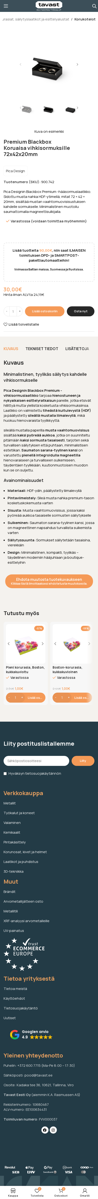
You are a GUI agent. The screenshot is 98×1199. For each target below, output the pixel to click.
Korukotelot (85, 19)
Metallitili (11, 911)
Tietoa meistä (15, 988)
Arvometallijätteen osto (23, 901)
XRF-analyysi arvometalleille (26, 920)
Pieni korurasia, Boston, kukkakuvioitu (25, 669)
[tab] (11, 349)
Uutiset (10, 1017)
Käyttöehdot (14, 998)
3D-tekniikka (14, 871)
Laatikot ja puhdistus (21, 861)
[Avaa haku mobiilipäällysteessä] (94, 6)
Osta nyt (81, 311)
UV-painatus (14, 930)
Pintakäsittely (15, 842)
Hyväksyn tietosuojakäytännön (35, 773)
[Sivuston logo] (49, 5)
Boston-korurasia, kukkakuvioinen (67, 669)
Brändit (9, 891)
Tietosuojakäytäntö (21, 1008)
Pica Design (15, 170)
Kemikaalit (12, 832)
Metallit (10, 803)
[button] (20, 64)
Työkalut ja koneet (19, 812)
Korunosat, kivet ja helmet (25, 851)
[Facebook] (45, 1130)
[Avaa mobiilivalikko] (6, 6)
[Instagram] (53, 1130)
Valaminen (12, 822)
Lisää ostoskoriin (45, 311)
